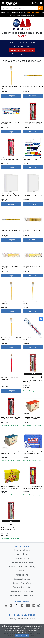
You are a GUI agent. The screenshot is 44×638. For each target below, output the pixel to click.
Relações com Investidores (22, 595)
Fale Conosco (22, 570)
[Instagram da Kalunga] (6, 605)
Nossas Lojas (5, 12)
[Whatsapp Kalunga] (39, 605)
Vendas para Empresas (22, 562)
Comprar (11, 96)
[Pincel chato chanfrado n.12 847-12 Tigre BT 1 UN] (11, 362)
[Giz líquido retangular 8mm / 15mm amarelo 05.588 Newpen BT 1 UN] (33, 475)
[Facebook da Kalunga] (11, 605)
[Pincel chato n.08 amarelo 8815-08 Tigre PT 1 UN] (11, 327)
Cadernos (12, 42)
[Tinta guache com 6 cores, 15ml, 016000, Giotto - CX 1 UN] (33, 147)
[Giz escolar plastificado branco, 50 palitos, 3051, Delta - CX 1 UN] (33, 441)
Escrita (32, 42)
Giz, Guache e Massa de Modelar (22, 50)
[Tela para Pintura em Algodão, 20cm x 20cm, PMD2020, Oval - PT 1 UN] (11, 183)
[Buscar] (40, 8)
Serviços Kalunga (22, 579)
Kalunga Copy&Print (22, 583)
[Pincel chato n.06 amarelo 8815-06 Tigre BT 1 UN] (11, 291)
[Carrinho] (41, 3)
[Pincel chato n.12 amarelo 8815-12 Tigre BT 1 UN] (33, 291)
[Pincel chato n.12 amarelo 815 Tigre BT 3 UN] (11, 219)
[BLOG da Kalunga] (34, 605)
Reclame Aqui (24, 618)
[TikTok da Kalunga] (22, 605)
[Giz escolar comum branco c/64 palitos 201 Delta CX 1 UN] (33, 406)
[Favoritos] (37, 3)
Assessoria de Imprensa (22, 591)
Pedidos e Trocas (33, 12)
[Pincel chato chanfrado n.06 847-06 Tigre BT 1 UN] (33, 327)
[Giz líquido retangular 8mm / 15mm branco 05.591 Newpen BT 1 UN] (33, 111)
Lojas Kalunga (22, 554)
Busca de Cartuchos (18, 12)
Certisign (13, 618)
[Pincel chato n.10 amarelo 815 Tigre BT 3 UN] (33, 75)
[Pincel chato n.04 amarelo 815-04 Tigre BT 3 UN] (11, 255)
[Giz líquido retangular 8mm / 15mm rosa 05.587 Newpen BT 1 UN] (11, 147)
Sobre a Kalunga (22, 550)
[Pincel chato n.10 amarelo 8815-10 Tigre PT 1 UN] (11, 75)
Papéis (29, 46)
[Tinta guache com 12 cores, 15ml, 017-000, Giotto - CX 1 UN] (11, 111)
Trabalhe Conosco (22, 558)
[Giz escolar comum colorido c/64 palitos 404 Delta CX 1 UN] (11, 441)
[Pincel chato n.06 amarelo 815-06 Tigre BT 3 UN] (33, 255)
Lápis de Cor (23, 42)
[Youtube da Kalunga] (28, 605)
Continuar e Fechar (22, 636)
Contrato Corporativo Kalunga (22, 566)
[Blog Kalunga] (16, 605)
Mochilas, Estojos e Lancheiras (22, 54)
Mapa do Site (22, 574)
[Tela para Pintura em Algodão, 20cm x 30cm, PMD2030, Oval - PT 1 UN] (33, 183)
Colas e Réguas (18, 46)
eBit (33, 618)
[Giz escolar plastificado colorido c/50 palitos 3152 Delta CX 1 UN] (11, 475)
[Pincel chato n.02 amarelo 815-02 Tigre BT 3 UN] (33, 219)
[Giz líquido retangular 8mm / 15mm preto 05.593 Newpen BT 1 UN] (11, 406)
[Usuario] (33, 3)
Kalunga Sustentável (22, 587)
